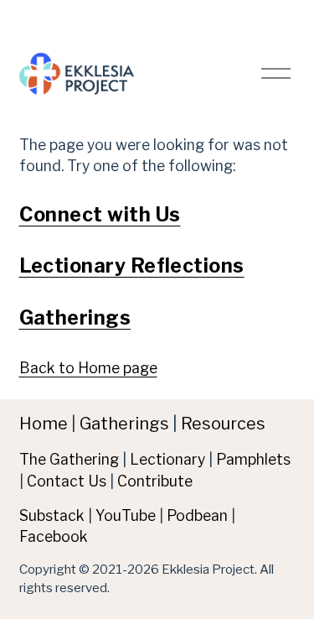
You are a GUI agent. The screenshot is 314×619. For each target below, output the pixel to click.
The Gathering (69, 459)
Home (43, 424)
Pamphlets (253, 459)
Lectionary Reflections (132, 266)
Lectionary (167, 459)
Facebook (53, 536)
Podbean (197, 515)
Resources (223, 424)
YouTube (125, 515)
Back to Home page (88, 368)
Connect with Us (100, 214)
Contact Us (66, 481)
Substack (52, 515)
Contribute (155, 481)
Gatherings (75, 318)
